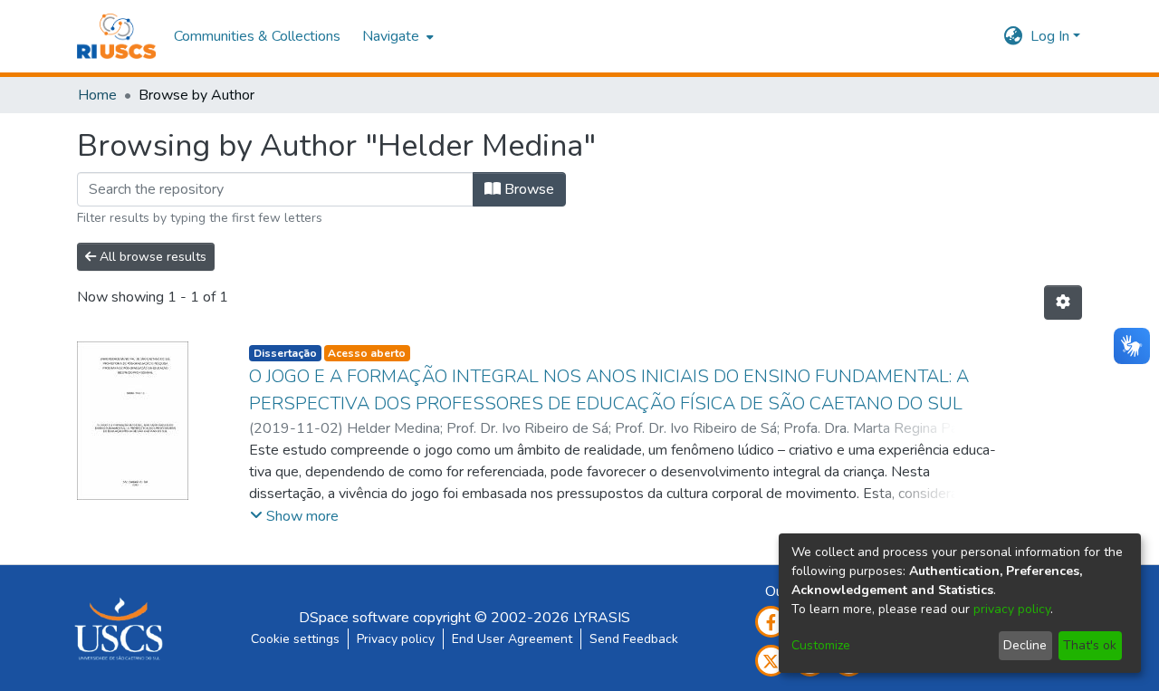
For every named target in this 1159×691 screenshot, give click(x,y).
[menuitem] (396, 36)
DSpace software (354, 618)
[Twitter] (771, 661)
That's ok (1089, 645)
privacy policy (1011, 609)
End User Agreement (512, 639)
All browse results (151, 256)
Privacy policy (396, 639)
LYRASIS (601, 618)
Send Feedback (633, 639)
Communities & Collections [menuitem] (257, 36)
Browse (527, 189)
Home (97, 95)
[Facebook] (771, 622)
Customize (820, 645)
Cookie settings (295, 639)
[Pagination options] (1063, 302)
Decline (1025, 645)
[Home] (116, 36)
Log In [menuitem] (1049, 36)
